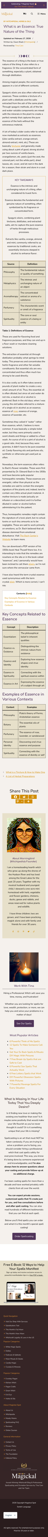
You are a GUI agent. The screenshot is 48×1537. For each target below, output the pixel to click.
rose (15, 411)
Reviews (9, 1426)
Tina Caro (19, 45)
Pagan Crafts (11, 1386)
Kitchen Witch (11, 1382)
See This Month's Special (24, 6)
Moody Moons (11, 1418)
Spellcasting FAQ (12, 1422)
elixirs (31, 564)
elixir (12, 581)
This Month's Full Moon (14, 1329)
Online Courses (11, 1430)
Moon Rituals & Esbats (14, 1359)
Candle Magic (11, 1363)
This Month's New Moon (15, 1333)
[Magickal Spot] (7, 13)
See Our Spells (24, 1023)
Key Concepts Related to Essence (20, 598)
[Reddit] (24, 797)
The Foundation (11, 1454)
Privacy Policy (11, 1446)
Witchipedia (29, 42)
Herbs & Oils (25, 21)
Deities (8, 1351)
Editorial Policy (11, 1458)
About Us (9, 1410)
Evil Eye (9, 1394)
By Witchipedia (10, 21)
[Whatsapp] (33, 797)
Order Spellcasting (24, 1236)
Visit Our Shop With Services (17, 1321)
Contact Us (10, 1442)
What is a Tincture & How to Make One (25, 772)
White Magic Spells (13, 1347)
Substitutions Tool (12, 1325)
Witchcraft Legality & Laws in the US (20, 1337)
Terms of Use (11, 1450)
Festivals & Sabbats (13, 1355)
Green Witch (10, 1390)
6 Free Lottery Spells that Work (25, 1073)
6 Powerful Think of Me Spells (25, 1041)
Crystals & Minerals (13, 1367)
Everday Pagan (11, 1378)
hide (29, 593)
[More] (28, 801)
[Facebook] (15, 797)
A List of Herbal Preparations (20, 776)
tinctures (16, 146)
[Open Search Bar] (32, 13)
